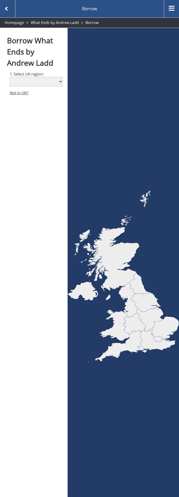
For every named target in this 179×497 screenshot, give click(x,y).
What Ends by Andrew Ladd (55, 22)
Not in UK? (19, 92)
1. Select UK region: (27, 74)
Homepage (14, 22)
